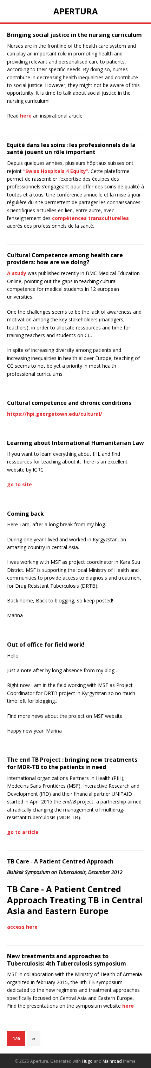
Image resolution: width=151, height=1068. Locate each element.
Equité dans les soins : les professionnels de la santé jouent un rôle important (71, 148)
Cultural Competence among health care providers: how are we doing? (65, 258)
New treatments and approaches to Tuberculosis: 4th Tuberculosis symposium (66, 959)
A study (16, 273)
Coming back (25, 514)
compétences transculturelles (90, 218)
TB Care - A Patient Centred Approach (60, 861)
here (26, 115)
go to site (19, 484)
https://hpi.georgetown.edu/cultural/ (54, 413)
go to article (23, 832)
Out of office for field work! (46, 644)
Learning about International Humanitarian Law (75, 443)
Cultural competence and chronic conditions (69, 403)
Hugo (87, 1061)
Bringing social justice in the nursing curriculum (74, 35)
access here (22, 926)
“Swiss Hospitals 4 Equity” (55, 171)
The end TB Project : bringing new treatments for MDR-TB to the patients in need (72, 763)
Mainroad (112, 1061)
